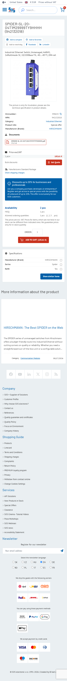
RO (15, 567)
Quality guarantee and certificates (18, 417)
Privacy (7, 475)
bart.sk (54, 672)
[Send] (61, 550)
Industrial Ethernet (54, 121)
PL (25, 567)
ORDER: (28, 232)
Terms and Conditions (13, 452)
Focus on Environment (13, 426)
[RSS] (56, 374)
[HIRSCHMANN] (7, 358)
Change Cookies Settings (14, 484)
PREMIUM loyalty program (15, 470)
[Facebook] (11, 374)
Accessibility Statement (14, 532)
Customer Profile (11, 399)
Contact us (8, 408)
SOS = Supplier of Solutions (16, 394)
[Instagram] (47, 374)
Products (8, 443)
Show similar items (51, 276)
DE (53, 562)
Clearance (8, 510)
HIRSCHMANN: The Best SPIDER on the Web (33, 327)
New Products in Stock (13, 500)
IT (34, 567)
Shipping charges (11, 457)
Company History (11, 430)
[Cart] (62, 9)
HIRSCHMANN (55, 128)
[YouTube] (20, 374)
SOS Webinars (10, 523)
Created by (44, 672)
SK (15, 562)
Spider (54, 264)
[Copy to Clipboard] (61, 114)
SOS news (8, 528)
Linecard (8, 447)
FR (53, 567)
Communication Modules (30, 358)
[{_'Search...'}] (22, 10)
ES (43, 567)
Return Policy (10, 465)
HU (34, 562)
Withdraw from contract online (17, 479)
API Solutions (10, 496)
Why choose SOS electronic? (16, 403)
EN (43, 562)
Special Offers (10, 505)
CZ (25, 562)
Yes (56, 269)
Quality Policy (10, 422)
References (9, 412)
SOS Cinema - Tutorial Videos (16, 514)
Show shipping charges (14, 173)
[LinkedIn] (29, 374)
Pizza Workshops (11, 518)
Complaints (9, 461)
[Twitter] (38, 374)
